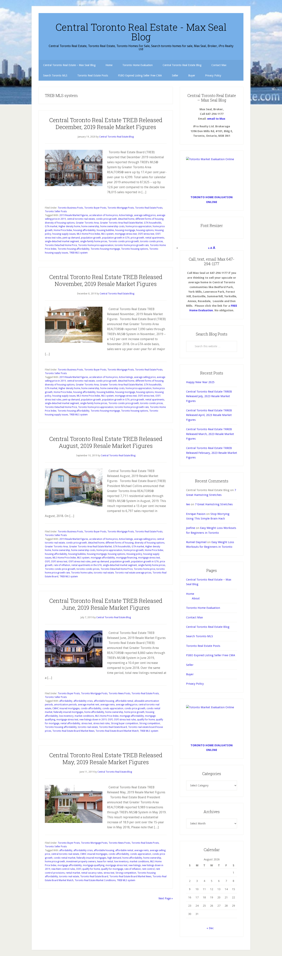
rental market (73, 873)
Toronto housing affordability (73, 249)
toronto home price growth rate (132, 245)
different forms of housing (149, 219)
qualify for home (146, 719)
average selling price (145, 215)
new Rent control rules (63, 869)
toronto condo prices (151, 241)
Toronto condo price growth (123, 241)
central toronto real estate (81, 219)
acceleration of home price (103, 215)
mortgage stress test (126, 234)
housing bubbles (105, 230)
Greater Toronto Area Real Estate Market (121, 222)
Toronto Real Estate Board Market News (73, 731)
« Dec (210, 928)
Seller (189, 665)
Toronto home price (144, 569)
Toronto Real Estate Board (113, 727)
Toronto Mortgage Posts (120, 207)
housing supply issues (64, 234)
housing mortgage (125, 230)
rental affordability (70, 723)
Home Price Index (63, 230)
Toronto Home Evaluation (203, 608)
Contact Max (194, 617)
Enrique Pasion (195, 514)
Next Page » (165, 898)
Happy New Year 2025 (200, 382)
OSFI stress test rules (79, 561)
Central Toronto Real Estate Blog (207, 627)
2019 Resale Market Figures (73, 215)
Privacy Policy (195, 683)
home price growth (134, 550)
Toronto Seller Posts (56, 211)
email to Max (216, 118)
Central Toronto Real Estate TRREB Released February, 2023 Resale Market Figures (211, 452)
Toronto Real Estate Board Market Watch (117, 731)
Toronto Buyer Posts (95, 207)
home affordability (94, 712)
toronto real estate (104, 572)
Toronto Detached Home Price (61, 245)
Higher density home (69, 226)
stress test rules (101, 723)
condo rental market (64, 858)
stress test (86, 723)
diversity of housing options (60, 222)
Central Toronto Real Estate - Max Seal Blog (141, 32)
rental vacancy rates (91, 873)
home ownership (90, 226)
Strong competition (149, 723)
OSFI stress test (146, 234)
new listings (135, 865)
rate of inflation (62, 565)
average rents (107, 704)
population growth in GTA (115, 237)
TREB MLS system (78, 252)
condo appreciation (112, 708)
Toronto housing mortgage (105, 249)
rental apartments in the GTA (86, 565)
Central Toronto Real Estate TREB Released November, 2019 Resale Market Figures (105, 280)
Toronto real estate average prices (133, 572)
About (196, 598)
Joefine (190, 528)
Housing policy (134, 554)
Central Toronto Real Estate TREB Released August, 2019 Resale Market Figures (105, 442)
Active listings (126, 215)
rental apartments (154, 237)
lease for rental (105, 861)
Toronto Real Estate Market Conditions (95, 880)
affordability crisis (83, 701)
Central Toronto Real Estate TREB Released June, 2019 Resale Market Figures (105, 604)
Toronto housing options (134, 249)
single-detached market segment (62, 241)
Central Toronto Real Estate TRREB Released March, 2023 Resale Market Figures (210, 433)
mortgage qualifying (93, 865)
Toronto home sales (82, 572)
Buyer (190, 674)
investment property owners (81, 861)
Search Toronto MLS (199, 636)
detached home (126, 219)
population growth (91, 237)
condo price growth (106, 219)
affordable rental (124, 701)
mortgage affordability (103, 557)
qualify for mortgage (112, 869)
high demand (114, 858)
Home (190, 594)
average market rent (88, 704)
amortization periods (65, 704)
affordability (65, 701)
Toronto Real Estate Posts (148, 207)
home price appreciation (139, 226)
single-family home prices (93, 241)
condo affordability (91, 708)
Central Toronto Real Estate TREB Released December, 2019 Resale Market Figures (105, 123)
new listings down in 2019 (93, 719)
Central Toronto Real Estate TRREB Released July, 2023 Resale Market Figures (209, 396)
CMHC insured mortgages (66, 708)
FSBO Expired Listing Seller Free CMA (210, 655)
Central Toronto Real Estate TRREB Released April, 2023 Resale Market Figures (209, 415)
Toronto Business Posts (70, 207)
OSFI (47, 561)
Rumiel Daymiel (196, 542)
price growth (137, 237)
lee (188, 504)
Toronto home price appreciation (96, 245)
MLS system (107, 234)
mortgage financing (126, 557)
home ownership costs (112, 226)
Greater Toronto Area (87, 222)
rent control (148, 869)
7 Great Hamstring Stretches (214, 504)
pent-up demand (71, 237)
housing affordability (84, 230)
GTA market (51, 226)
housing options (145, 230)
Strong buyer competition (124, 723)
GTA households (152, 222)
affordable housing (104, 701)
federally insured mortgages (68, 712)
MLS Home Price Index (88, 234)
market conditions (84, 716)
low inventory (66, 716)
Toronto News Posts (119, 693)
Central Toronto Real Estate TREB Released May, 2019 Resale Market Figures (105, 758)
